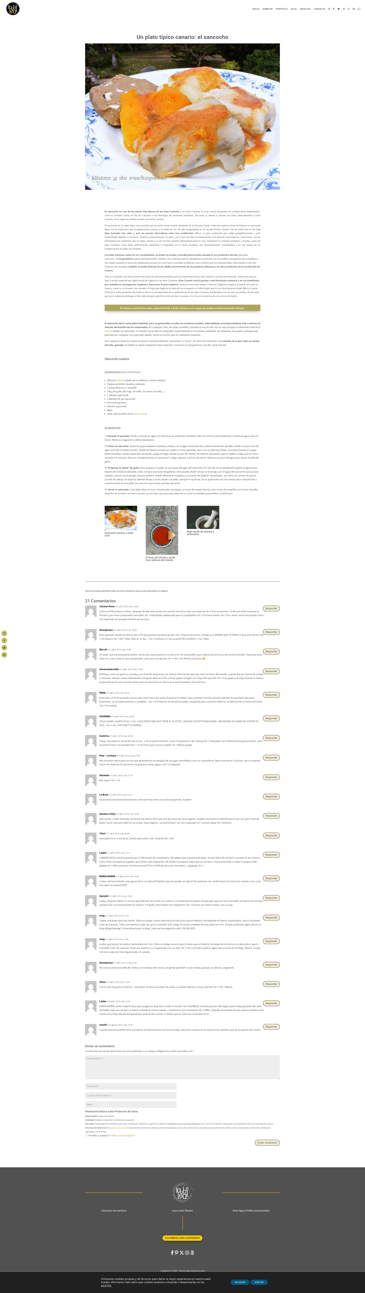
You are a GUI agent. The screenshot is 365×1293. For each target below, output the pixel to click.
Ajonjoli (103, 896)
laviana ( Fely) (107, 813)
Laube (102, 852)
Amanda (104, 775)
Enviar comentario (267, 1142)
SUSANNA (104, 716)
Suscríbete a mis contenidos (182, 1238)
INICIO (255, 9)
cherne (108, 331)
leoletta (104, 735)
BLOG (294, 9)
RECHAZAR (240, 1282)
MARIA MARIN (107, 876)
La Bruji (103, 794)
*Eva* (102, 833)
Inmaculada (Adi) (109, 669)
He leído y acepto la (112, 1135)
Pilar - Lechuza (107, 755)
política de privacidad (120, 1127)
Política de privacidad (122, 1135)
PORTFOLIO (282, 9)
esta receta (140, 413)
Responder (271, 608)
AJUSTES (106, 1285)
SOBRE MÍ (267, 9)
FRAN (102, 692)
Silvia (102, 982)
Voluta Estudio (198, 1271)
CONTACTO (319, 9)
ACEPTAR (259, 1282)
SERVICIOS (305, 9)
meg (102, 915)
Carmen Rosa (106, 606)
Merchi (103, 649)
